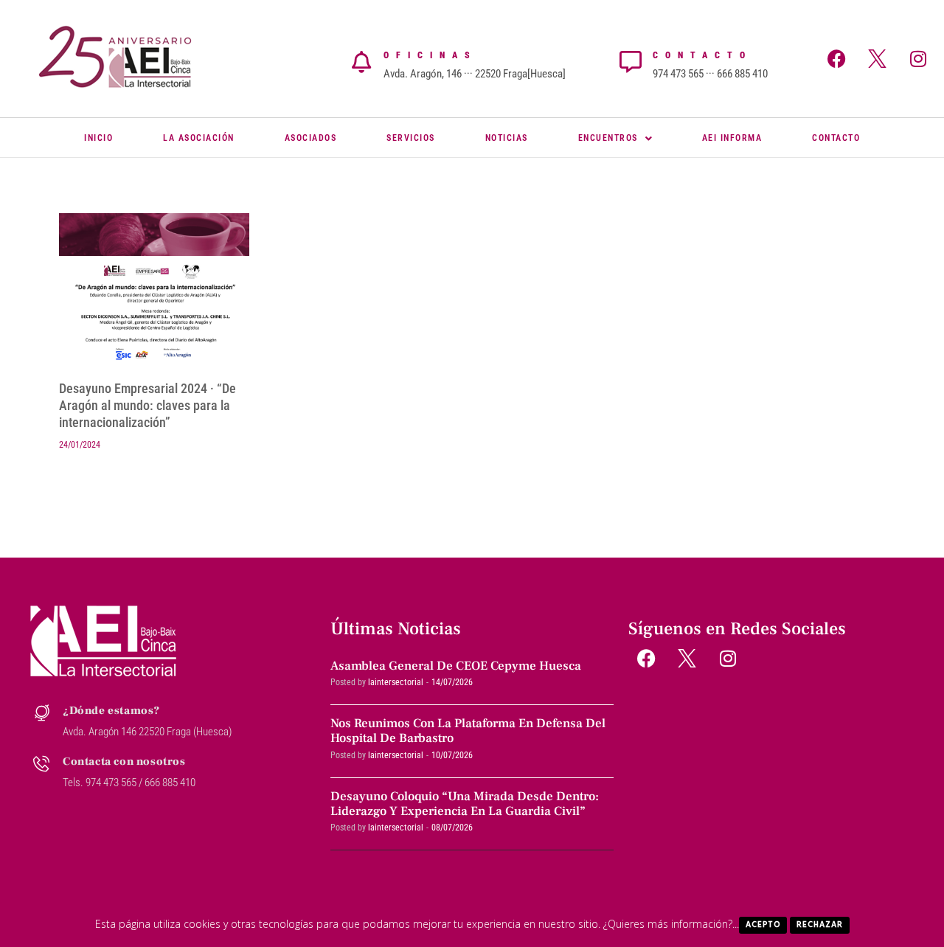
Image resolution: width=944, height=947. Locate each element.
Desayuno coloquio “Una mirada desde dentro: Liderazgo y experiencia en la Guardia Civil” (464, 803)
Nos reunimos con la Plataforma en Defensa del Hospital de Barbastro (467, 730)
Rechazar (819, 925)
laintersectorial (395, 682)
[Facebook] (837, 58)
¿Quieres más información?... (671, 924)
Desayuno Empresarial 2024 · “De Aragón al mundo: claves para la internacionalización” (147, 405)
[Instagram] (918, 58)
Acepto (763, 925)
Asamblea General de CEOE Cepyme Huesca (455, 666)
